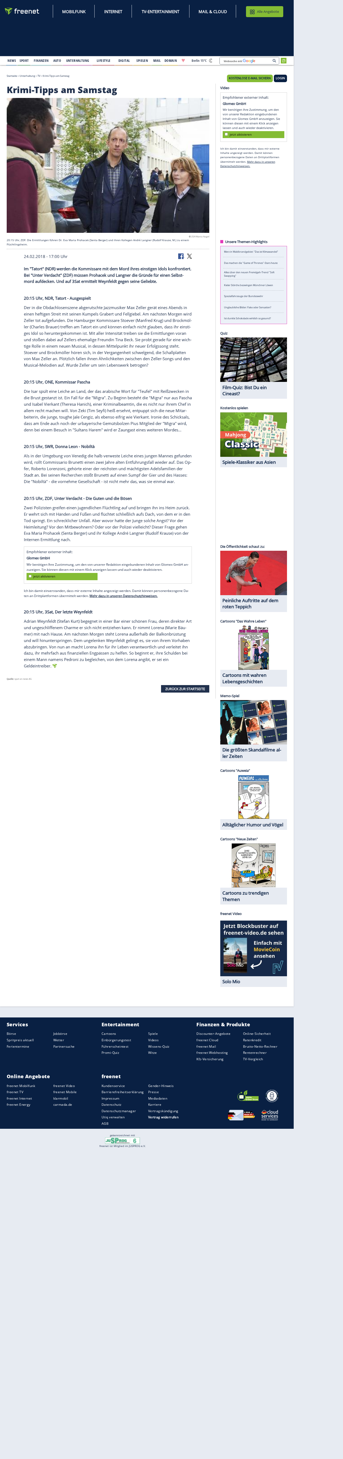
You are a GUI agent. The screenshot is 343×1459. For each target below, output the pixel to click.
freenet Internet (19, 1098)
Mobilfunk (73, 11)
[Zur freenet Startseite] (22, 11)
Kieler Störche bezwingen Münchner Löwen (248, 285)
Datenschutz (112, 1105)
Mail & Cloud (213, 11)
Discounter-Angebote (213, 1034)
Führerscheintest (115, 1046)
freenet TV (15, 1092)
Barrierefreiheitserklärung (123, 1092)
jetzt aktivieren (44, 576)
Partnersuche (64, 1046)
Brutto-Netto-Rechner (260, 1046)
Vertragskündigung (163, 1111)
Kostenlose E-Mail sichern (250, 78)
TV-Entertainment (160, 11)
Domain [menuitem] (171, 60)
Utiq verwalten (113, 1117)
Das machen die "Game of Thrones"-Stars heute (251, 262)
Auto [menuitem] (57, 60)
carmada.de (62, 1105)
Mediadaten (157, 1098)
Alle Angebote (268, 11)
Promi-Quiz (110, 1053)
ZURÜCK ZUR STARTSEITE (185, 688)
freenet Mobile (65, 1092)
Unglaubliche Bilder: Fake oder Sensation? (247, 307)
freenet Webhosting (212, 1053)
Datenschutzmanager (119, 1111)
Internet (113, 11)
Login (280, 78)
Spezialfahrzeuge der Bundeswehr (243, 296)
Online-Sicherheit (257, 1034)
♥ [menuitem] (183, 60)
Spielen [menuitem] (142, 60)
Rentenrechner (255, 1053)
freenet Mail (206, 1046)
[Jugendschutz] (122, 1140)
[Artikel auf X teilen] (189, 256)
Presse (153, 1092)
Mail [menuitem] (157, 60)
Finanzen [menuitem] (41, 60)
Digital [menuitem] (124, 60)
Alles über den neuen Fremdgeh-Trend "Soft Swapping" (249, 273)
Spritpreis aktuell (20, 1040)
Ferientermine (18, 1046)
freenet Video (64, 1086)
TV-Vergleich (253, 1059)
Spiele (153, 1034)
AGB (105, 1124)
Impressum (111, 1098)
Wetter (58, 1040)
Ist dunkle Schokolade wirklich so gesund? (247, 318)
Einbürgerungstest (116, 1040)
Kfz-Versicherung (210, 1059)
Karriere (154, 1105)
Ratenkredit (252, 1040)
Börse (11, 1034)
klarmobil (60, 1098)
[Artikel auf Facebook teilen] (181, 256)
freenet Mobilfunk (21, 1086)
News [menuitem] (12, 60)
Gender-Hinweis (161, 1086)
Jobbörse (60, 1034)
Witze (152, 1053)
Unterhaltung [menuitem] (77, 60)
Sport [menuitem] (24, 60)
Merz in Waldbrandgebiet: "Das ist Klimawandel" (251, 251)
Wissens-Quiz (159, 1046)
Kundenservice (113, 1086)
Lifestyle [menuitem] (104, 60)
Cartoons (109, 1034)
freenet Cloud (207, 1040)
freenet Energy (19, 1105)
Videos (153, 1040)
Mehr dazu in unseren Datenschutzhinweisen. (124, 596)
